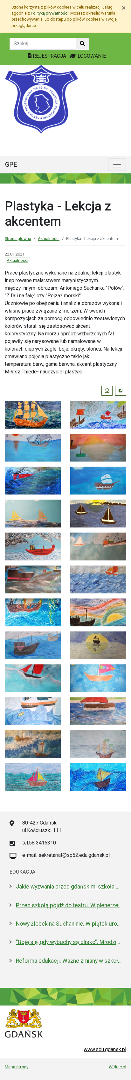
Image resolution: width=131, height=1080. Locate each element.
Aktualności (48, 238)
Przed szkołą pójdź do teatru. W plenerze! (68, 905)
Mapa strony (16, 1066)
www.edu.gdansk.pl (105, 1049)
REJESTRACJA (49, 56)
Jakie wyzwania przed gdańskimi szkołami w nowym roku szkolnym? (68, 886)
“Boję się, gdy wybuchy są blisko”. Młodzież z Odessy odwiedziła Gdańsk (68, 942)
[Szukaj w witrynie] (82, 44)
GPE (11, 164)
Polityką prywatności (49, 13)
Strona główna (18, 238)
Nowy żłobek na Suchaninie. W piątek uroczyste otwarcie (68, 924)
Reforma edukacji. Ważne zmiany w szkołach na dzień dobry (68, 961)
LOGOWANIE (91, 56)
